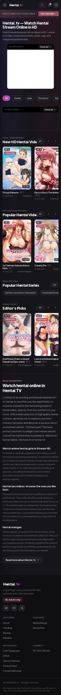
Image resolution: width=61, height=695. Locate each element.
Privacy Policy (10, 666)
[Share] (22, 608)
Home (6, 623)
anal (29, 98)
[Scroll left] (48, 141)
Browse (7, 633)
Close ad (44, 47)
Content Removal (12, 671)
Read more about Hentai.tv (21, 560)
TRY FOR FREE (47, 13)
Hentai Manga (40, 623)
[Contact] (14, 608)
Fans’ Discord (43, 650)
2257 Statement (11, 651)
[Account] (56, 5)
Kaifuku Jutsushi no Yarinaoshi (20, 292)
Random (7, 638)
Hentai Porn (39, 628)
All (6, 98)
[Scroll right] (55, 141)
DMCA (6, 656)
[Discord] (6, 608)
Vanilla (17, 98)
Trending (7, 628)
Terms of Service (11, 661)
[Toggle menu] (5, 5)
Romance (43, 98)
